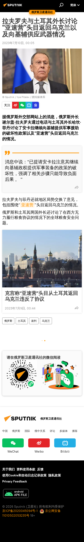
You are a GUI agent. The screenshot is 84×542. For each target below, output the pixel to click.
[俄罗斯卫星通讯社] (13, 7)
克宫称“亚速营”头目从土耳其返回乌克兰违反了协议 (41, 296)
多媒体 (64, 431)
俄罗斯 (8, 320)
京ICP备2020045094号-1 (20, 511)
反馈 (40, 469)
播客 (75, 431)
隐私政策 (54, 475)
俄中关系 (39, 431)
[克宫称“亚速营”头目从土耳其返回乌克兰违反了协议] (42, 258)
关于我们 (8, 469)
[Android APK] (16, 494)
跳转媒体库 (38, 97)
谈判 (34, 320)
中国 (5, 431)
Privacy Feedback (14, 481)
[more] (76, 187)
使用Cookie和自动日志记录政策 (24, 475)
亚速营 (27, 204)
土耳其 (22, 320)
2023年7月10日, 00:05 (18, 43)
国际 (27, 431)
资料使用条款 (26, 469)
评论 (52, 431)
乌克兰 (46, 320)
